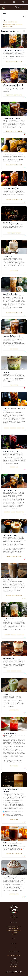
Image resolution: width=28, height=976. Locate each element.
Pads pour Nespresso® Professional (14, 926)
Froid (16, 22)
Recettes (14, 941)
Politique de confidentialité (11, 972)
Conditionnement (14, 950)
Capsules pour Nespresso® (14, 925)
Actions (14, 934)
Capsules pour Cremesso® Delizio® (14, 930)
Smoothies (10, 26)
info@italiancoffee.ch (14, 966)
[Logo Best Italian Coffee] (4, 7)
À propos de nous (14, 917)
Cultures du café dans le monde (14, 919)
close (24, 31)
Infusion (13, 24)
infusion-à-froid (19, 24)
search (24, 16)
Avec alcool (5, 22)
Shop (14, 944)
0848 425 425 (14, 964)
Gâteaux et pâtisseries (7, 24)
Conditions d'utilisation (14, 951)
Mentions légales (19, 972)
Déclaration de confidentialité (14, 955)
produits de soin (14, 936)
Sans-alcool (5, 26)
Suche (4, 13)
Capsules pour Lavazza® (14, 928)
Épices (13, 22)
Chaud (9, 22)
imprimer (14, 953)
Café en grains (14, 932)
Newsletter (14, 943)
